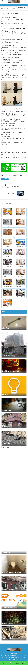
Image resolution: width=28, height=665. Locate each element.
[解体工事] (14, 429)
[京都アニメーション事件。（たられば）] (14, 374)
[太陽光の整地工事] (14, 575)
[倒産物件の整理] (14, 373)
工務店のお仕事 (6, 178)
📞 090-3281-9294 (22, 7)
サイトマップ (14, 653)
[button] (25, 203)
